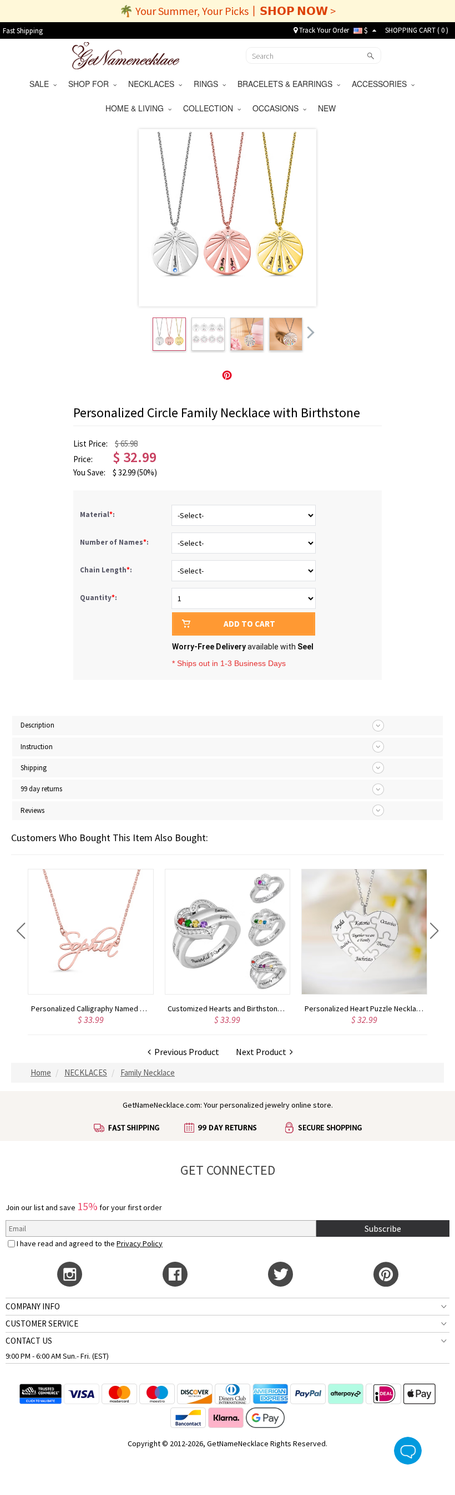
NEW (328, 108)
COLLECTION (210, 108)
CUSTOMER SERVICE (42, 1323)
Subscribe (383, 1228)
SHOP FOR (90, 83)
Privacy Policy (140, 1243)
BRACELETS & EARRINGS (287, 83)
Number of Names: (115, 542)
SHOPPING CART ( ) (416, 30)
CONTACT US (29, 1340)
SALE (41, 83)
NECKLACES (153, 83)
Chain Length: (107, 570)
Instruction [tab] (37, 746)
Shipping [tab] (34, 767)
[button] (21, 931)
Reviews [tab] (32, 810)
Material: (98, 514)
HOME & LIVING (136, 108)
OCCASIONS (277, 108)
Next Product (263, 1051)
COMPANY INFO (33, 1306)
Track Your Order (323, 30)
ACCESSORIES (381, 83)
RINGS (208, 83)
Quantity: (98, 597)
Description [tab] (37, 725)
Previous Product (185, 1051)
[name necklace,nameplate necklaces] (125, 54)
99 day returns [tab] (41, 788)
